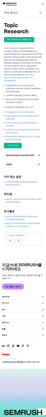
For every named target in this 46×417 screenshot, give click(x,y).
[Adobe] (6, 354)
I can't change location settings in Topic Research (22, 183)
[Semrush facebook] (22, 345)
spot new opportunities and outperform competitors (19, 78)
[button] (18, 240)
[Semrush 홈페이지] (9, 4)
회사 (3, 309)
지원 (3, 316)
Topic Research (11, 48)
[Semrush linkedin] (3, 345)
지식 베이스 (11, 12)
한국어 (4, 335)
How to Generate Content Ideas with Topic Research (23, 200)
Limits (9, 164)
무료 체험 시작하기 (13, 286)
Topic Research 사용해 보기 (19, 39)
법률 (3, 329)
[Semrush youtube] (18, 345)
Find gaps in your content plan (20, 112)
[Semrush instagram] (8, 345)
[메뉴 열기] (43, 4)
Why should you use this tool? (20, 155)
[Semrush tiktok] (13, 345)
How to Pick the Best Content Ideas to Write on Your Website (23, 224)
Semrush (6, 297)
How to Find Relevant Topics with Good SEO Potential (21, 217)
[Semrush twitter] (27, 345)
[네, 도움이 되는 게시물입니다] (10, 240)
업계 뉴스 (5, 322)
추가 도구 (5, 303)
